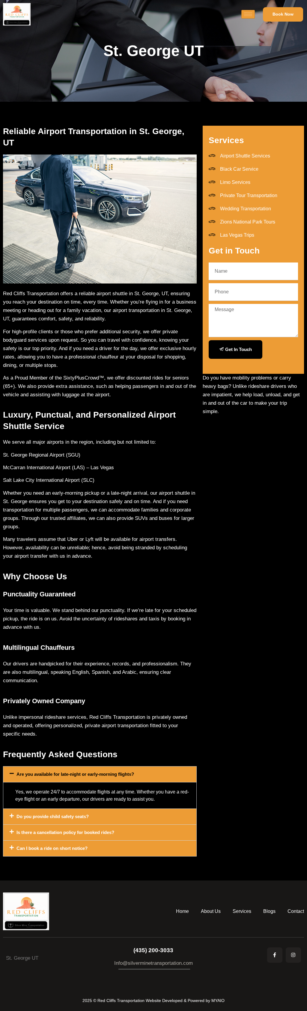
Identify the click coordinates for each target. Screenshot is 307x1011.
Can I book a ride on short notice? (52, 848)
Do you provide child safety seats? (52, 816)
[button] (99, 774)
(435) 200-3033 (153, 950)
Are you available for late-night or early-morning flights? (75, 774)
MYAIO (218, 1000)
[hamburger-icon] (248, 14)
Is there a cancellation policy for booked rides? (65, 832)
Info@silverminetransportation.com (153, 963)
